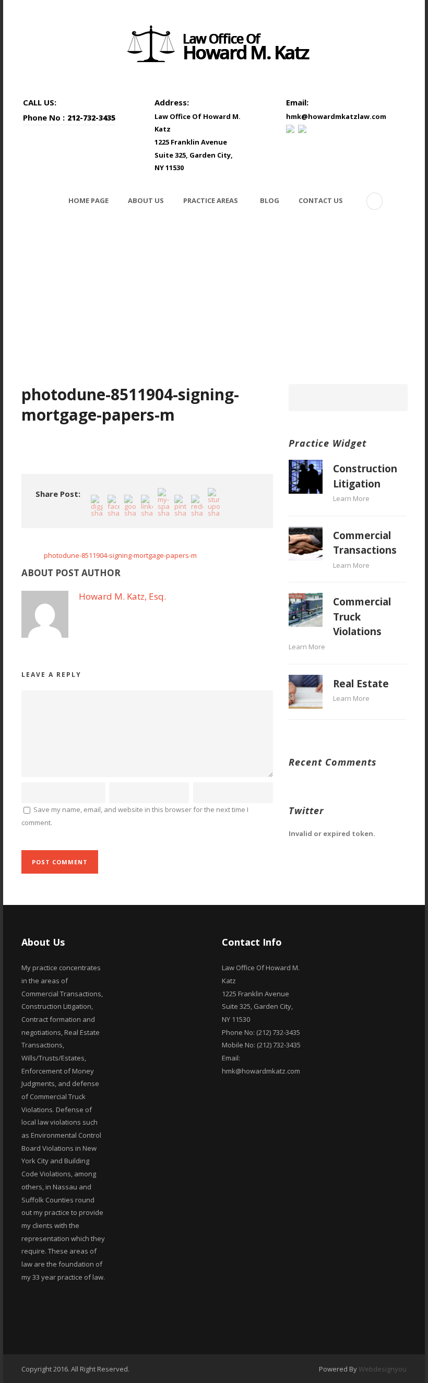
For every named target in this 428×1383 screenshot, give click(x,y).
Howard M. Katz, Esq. (122, 596)
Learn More (351, 498)
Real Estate (361, 683)
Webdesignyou (383, 1369)
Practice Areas (210, 200)
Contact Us (321, 200)
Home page (88, 200)
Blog (269, 200)
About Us (146, 200)
